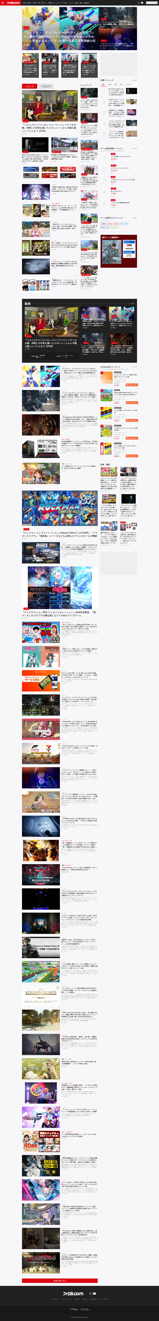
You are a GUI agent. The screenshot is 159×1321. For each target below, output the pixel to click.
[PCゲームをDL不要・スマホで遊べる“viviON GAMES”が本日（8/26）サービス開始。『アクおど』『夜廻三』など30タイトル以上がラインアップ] (41, 680)
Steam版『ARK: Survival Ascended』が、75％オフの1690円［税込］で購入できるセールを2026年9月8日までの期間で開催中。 (79, 1019)
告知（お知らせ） (66, 622)
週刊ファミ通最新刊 (110, 237)
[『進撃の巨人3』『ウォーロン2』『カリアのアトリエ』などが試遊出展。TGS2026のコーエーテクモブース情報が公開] (36, 285)
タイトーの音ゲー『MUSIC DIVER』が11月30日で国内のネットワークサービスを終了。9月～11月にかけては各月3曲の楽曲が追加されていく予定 (79, 1184)
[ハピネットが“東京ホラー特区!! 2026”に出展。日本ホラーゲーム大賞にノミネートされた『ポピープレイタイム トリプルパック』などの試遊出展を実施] (41, 923)
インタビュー (55, 222)
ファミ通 (63, 1138)
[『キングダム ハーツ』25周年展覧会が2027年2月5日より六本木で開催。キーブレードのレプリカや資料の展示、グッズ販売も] (41, 996)
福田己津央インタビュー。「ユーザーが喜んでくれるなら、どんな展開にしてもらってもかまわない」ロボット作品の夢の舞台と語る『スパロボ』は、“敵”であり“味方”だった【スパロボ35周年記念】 (108, 538)
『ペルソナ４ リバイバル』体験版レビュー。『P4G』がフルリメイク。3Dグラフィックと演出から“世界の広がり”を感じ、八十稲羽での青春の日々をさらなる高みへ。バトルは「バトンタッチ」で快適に (117, 45)
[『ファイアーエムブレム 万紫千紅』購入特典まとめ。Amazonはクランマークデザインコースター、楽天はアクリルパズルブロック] (128, 526)
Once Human (67, 865)
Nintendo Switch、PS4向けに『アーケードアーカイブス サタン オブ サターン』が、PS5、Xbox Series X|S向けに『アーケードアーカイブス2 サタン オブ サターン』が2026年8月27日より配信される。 (79, 899)
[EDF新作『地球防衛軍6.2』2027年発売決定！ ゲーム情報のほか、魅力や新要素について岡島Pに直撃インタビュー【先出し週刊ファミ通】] (89, 145)
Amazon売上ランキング (110, 367)
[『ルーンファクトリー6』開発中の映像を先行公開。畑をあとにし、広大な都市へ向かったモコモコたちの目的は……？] (89, 245)
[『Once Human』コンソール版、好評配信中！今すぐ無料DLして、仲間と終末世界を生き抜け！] (41, 874)
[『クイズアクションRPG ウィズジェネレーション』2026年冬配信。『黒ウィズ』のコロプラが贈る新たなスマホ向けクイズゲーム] (60, 587)
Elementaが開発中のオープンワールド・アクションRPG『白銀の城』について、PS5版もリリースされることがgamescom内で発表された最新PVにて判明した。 (79, 1214)
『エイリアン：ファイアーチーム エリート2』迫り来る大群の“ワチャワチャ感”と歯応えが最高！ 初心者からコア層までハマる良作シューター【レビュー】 (79, 699)
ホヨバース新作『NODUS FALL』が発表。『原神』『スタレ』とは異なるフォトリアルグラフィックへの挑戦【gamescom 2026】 (89, 103)
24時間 (110, 84)
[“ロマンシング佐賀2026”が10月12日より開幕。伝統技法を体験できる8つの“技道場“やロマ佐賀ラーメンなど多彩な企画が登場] (41, 1262)
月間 (121, 84)
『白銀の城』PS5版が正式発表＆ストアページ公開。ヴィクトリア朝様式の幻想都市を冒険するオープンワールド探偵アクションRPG (79, 1208)
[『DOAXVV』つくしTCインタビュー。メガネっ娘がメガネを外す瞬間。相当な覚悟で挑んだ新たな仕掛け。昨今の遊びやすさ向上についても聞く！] (36, 229)
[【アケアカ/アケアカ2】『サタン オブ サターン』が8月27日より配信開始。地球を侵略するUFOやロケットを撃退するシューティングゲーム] (41, 899)
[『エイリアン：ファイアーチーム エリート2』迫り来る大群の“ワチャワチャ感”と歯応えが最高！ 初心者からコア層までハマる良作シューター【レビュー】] (41, 705)
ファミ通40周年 (68, 1132)
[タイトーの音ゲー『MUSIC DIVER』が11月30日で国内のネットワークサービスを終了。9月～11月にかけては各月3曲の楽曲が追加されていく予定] (41, 1190)
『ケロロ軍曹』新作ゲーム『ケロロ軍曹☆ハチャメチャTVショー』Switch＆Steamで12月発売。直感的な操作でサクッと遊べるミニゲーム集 (79, 966)
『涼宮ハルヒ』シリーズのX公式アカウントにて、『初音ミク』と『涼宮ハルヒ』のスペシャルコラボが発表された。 (79, 653)
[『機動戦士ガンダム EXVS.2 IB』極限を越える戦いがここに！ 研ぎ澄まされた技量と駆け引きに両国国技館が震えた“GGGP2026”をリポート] (89, 170)
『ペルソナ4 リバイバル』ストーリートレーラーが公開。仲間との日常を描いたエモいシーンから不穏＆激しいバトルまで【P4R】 (49, 127)
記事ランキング (107, 80)
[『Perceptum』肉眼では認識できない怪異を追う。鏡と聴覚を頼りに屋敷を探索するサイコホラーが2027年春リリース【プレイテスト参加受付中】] (41, 1238)
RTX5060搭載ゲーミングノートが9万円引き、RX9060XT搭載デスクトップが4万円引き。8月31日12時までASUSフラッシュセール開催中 (79, 443)
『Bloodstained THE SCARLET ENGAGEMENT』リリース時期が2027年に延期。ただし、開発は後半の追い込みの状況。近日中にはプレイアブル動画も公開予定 (121, 349)
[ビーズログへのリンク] (86, 1309)
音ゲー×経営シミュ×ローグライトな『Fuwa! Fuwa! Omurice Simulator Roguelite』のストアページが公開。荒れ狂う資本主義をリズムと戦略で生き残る (64, 245)
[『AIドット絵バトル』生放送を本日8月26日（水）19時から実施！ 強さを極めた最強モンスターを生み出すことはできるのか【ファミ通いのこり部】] (41, 632)
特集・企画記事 (84, 3)
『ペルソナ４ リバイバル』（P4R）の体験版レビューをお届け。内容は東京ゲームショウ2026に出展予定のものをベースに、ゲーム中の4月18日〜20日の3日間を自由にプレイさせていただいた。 (79, 778)
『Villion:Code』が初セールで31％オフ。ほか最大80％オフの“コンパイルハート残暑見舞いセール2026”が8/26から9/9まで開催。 (79, 1114)
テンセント (64, 470)
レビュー (26, 28)
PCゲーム (44, 3)
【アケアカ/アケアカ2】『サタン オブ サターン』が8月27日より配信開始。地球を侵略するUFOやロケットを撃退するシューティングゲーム (79, 893)
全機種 (103, 224)
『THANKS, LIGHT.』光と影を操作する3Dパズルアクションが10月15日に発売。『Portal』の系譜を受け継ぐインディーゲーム (79, 820)
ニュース (71, 3)
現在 (103, 84)
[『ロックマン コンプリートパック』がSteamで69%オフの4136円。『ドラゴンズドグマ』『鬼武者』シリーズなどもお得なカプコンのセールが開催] (60, 508)
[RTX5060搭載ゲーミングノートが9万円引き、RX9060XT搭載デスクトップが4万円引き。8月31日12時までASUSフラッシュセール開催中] (41, 449)
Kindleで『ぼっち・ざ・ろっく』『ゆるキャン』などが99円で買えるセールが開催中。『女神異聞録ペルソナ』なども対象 (64, 208)
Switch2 (29, 3)
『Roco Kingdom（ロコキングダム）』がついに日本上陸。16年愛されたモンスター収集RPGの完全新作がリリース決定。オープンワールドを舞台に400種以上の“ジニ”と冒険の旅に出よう (30, 68)
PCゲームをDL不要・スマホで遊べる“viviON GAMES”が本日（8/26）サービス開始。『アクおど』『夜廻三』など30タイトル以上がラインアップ (79, 675)
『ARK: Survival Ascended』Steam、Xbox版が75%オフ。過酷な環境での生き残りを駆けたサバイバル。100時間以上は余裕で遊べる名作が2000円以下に (79, 1015)
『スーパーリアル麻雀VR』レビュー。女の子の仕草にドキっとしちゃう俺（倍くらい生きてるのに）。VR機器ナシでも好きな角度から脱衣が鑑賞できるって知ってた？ (116, 134)
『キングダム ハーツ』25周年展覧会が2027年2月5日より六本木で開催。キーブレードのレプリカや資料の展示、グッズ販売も (79, 990)
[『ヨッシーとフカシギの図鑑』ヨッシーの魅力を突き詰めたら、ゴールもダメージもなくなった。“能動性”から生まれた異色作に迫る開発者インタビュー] (108, 471)
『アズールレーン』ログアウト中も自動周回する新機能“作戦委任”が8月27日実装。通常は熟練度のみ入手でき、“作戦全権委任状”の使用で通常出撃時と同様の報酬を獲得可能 (64, 264)
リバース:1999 (67, 1059)
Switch (34, 3)
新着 (24, 3)
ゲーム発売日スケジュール (112, 218)
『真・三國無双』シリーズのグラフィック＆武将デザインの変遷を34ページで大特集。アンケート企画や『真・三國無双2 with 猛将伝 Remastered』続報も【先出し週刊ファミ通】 (79, 845)
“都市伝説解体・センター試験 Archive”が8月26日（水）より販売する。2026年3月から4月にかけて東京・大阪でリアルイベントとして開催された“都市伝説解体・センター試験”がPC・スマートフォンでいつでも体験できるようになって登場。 (79, 1165)
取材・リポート (56, 152)
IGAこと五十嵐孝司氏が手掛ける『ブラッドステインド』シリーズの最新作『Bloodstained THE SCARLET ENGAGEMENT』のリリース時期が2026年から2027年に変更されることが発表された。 (79, 425)
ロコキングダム (68, 464)
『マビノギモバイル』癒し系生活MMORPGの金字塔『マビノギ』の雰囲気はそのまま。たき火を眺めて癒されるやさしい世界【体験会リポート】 (89, 230)
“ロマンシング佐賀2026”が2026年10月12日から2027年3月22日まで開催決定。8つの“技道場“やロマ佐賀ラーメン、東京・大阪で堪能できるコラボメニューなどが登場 (79, 1262)
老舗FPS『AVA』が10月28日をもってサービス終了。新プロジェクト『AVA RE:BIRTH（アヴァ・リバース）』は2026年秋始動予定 (79, 942)
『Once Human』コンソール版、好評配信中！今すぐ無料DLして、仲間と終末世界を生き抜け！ (79, 869)
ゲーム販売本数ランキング (112, 148)
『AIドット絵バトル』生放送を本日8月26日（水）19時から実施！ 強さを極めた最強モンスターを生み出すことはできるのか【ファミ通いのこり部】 (79, 627)
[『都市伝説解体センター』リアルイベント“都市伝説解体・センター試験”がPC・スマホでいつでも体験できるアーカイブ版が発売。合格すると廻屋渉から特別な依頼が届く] (41, 1165)
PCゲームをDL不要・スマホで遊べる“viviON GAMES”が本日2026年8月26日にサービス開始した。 (79, 680)
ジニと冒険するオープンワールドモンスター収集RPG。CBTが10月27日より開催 (78, 467)
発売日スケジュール (54, 3)
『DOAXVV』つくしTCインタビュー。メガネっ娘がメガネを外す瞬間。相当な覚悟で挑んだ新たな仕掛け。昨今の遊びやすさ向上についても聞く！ (64, 226)
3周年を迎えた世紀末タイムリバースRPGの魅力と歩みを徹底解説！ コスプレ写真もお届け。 (78, 1063)
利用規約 (77, 1299)
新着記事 (46, 86)
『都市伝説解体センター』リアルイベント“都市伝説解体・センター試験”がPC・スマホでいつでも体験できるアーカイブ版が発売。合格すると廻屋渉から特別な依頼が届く (79, 1160)
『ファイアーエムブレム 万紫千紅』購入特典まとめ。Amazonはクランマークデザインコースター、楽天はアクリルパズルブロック (128, 538)
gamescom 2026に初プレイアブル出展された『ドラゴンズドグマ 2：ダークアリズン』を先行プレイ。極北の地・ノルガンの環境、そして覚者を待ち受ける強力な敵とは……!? (79, 400)
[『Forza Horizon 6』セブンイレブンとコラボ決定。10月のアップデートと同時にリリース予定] (41, 753)
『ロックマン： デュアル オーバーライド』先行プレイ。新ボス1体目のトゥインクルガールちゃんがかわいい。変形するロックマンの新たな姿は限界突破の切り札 (59, 38)
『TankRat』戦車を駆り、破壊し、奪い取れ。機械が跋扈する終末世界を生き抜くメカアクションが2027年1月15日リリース (79, 1039)
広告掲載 (105, 1299)
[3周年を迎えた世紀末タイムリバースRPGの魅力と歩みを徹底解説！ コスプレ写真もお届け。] (41, 1068)
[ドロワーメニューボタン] (3, 3)
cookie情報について (95, 1299)
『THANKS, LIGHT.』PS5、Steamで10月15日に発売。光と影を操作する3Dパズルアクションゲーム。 (79, 825)
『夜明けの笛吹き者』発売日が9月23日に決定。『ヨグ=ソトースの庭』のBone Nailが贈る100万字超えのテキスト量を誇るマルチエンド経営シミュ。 (64, 189)
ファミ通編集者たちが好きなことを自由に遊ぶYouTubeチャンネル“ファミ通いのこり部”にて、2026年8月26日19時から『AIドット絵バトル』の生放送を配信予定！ (79, 632)
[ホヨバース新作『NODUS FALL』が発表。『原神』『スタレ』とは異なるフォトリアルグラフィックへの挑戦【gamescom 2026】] (89, 93)
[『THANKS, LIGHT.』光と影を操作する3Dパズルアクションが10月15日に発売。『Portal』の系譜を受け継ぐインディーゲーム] (41, 826)
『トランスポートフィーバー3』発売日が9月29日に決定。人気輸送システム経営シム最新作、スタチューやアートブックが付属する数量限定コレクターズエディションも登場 (79, 547)
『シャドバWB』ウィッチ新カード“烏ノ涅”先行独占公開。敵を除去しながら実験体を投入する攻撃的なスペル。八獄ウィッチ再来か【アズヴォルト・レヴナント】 (89, 282)
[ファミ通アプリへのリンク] (74, 1309)
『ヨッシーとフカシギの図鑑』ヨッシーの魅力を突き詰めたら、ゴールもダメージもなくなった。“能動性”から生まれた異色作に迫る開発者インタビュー (108, 483)
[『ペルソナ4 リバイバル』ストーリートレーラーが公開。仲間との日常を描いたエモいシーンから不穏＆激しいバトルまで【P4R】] (50, 106)
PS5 (39, 3)
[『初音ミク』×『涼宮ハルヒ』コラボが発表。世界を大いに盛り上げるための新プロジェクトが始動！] (41, 656)
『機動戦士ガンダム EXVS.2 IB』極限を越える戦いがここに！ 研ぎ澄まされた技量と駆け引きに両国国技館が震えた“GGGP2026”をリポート (89, 180)
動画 (76, 3)
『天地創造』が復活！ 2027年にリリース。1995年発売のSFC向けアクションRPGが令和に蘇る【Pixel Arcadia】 (89, 205)
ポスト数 (128, 84)
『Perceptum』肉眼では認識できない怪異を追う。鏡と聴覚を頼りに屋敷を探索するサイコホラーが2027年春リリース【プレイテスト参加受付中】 (79, 1233)
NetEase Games (65, 872)
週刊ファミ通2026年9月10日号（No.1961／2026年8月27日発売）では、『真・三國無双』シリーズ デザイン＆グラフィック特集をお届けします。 (79, 850)
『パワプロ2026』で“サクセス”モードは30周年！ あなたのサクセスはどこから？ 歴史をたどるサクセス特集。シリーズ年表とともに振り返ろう (108, 510)
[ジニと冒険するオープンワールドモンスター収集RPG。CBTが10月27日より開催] (41, 473)
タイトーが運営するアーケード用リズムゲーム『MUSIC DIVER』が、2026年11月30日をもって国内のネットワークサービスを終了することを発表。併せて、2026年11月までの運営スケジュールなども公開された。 (79, 1190)
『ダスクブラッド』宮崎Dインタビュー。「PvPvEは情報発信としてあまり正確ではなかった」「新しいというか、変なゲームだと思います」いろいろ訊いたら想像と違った (128, 510)
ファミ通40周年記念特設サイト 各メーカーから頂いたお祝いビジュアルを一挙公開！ (79, 1135)
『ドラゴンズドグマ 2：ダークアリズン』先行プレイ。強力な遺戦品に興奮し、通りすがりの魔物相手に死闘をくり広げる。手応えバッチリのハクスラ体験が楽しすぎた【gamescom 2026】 (117, 23)
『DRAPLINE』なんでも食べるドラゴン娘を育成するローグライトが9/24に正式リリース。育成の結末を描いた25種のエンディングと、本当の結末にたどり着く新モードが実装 (79, 724)
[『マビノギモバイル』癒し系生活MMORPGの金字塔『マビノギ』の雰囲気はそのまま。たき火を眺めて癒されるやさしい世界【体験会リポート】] (89, 218)
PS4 (127, 224)
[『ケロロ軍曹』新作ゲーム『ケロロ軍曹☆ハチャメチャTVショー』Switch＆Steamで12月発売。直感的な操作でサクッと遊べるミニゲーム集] (41, 971)
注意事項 (85, 1299)
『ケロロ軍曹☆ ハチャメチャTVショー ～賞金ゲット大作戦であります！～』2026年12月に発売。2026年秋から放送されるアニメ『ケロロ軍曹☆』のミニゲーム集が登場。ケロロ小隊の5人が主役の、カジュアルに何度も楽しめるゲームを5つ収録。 (79, 972)
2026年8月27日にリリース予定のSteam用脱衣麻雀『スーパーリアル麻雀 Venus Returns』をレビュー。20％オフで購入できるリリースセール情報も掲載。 (79, 802)
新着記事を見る (59, 1280)
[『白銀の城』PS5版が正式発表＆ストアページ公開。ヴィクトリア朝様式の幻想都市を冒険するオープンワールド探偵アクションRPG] (41, 1214)
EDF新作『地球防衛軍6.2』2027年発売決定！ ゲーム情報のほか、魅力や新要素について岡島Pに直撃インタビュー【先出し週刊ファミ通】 (89, 155)
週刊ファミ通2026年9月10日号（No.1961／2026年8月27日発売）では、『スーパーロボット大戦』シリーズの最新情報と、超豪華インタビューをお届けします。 (79, 1093)
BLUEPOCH (64, 1066)
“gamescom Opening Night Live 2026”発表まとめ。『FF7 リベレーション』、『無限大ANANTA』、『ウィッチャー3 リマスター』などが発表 (50, 68)
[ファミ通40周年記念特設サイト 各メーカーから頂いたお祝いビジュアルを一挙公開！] (41, 1141)
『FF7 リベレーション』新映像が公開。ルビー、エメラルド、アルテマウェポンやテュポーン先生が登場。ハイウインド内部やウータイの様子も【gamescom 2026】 (89, 129)
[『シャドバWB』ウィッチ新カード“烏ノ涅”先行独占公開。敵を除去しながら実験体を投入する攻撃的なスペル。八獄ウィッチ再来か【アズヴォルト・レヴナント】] (89, 270)
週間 (116, 84)
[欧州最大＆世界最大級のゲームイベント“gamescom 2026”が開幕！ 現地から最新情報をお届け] (64, 144)
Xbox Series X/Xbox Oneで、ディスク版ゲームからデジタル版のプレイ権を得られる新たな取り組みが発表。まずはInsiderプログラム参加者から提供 (35, 158)
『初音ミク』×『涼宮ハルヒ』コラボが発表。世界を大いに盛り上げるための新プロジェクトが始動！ (79, 650)
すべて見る (134, 80)
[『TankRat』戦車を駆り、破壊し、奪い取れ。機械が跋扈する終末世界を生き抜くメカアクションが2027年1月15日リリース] (41, 1044)
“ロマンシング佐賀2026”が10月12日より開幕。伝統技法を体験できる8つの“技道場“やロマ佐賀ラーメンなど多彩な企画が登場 (79, 1257)
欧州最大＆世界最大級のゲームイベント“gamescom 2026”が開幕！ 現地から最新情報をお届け (64, 157)
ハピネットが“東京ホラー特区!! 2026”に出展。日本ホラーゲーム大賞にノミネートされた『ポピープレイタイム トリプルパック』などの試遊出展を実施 (79, 918)
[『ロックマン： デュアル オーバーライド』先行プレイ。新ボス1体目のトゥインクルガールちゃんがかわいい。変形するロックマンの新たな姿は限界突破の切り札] (121, 314)
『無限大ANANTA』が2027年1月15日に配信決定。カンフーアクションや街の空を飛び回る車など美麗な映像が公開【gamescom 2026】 (70, 68)
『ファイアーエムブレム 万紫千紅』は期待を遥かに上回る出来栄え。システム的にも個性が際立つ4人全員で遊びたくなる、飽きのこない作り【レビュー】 (128, 483)
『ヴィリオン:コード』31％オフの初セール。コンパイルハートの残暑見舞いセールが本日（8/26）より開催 (79, 1110)
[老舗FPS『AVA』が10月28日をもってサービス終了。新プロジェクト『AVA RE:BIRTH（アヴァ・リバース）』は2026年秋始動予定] (41, 947)
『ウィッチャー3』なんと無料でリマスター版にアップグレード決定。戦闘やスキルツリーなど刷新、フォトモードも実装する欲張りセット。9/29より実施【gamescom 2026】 (89, 68)
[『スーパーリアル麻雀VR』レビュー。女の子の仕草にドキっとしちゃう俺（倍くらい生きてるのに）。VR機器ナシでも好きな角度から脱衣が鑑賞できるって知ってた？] (131, 134)
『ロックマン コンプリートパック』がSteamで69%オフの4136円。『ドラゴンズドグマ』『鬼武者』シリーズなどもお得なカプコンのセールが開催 (60, 534)
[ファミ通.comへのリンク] (13, 3)
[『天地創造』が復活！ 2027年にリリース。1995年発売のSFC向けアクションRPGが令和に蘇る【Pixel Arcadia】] (89, 195)
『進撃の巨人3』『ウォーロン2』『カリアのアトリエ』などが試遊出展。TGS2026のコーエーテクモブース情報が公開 (64, 282)
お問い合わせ (55, 1299)
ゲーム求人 (64, 3)
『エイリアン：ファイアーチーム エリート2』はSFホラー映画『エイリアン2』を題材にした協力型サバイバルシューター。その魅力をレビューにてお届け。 (79, 705)
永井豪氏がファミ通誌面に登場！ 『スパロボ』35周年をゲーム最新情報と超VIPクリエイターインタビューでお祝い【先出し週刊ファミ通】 (117, 113)
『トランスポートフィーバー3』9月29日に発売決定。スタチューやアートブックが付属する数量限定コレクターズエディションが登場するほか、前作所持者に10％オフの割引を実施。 (79, 553)
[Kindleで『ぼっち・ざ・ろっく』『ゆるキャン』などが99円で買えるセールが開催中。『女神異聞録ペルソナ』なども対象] (36, 210)
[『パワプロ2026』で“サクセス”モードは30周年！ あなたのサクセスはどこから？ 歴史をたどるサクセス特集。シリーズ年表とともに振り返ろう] (108, 499)
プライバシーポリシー (66, 1299)
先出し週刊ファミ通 (87, 149)
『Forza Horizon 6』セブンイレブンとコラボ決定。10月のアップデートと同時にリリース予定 (79, 747)
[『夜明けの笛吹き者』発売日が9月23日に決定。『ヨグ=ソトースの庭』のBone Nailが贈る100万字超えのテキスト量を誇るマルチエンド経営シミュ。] (36, 192)
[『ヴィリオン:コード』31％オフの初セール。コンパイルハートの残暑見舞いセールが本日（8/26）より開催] (41, 1117)
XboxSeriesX (114, 227)
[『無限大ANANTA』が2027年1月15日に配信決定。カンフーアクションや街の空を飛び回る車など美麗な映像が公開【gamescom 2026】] (69, 58)
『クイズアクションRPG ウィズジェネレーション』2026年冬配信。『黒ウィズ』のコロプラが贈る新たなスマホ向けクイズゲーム (59, 614)
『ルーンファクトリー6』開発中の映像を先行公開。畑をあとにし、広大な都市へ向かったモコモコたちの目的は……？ (89, 256)
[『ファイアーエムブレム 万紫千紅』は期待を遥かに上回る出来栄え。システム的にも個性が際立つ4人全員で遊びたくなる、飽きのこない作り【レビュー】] (128, 471)
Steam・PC (104, 227)
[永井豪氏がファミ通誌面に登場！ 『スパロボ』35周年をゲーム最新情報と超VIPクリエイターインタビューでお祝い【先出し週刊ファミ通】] (131, 112)
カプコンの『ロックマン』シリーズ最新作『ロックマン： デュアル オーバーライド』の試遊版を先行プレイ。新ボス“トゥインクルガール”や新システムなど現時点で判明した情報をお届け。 (79, 376)
